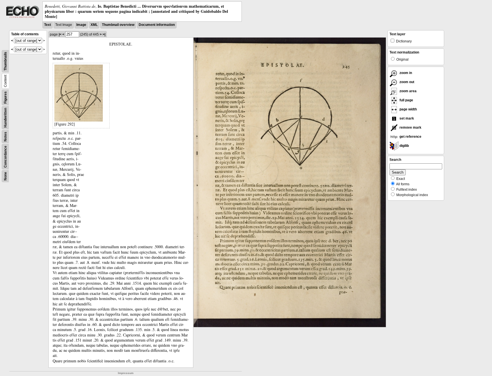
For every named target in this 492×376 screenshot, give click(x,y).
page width (408, 109)
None (5, 176)
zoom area (408, 91)
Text (47, 25)
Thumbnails (5, 61)
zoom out (406, 82)
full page (406, 100)
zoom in (405, 73)
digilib (404, 146)
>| (103, 34)
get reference (410, 137)
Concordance (5, 157)
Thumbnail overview (118, 25)
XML (94, 25)
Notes (5, 136)
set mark (406, 118)
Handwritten (5, 118)
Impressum (126, 373)
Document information (157, 25)
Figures (5, 97)
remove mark (410, 128)
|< (60, 34)
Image (81, 25)
